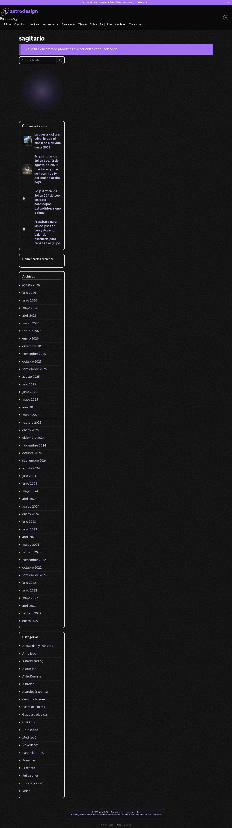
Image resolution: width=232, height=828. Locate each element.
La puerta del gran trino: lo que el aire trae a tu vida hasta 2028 (47, 141)
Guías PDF (29, 722)
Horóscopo (30, 730)
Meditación (30, 737)
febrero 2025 (31, 422)
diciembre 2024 (33, 438)
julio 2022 (29, 583)
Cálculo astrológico (26, 24)
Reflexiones (30, 775)
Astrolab (28, 684)
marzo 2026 (30, 323)
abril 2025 (29, 407)
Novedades (30, 745)
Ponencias (29, 760)
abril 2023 (29, 537)
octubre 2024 (32, 453)
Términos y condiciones (132, 814)
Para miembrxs (33, 753)
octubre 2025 (32, 361)
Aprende (48, 24)
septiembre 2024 (34, 460)
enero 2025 (30, 430)
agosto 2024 (31, 468)
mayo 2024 (30, 491)
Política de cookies (111, 814)
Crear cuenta (137, 24)
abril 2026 (29, 315)
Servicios (67, 24)
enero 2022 (30, 621)
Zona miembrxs (116, 24)
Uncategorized (32, 783)
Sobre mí (95, 24)
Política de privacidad (92, 814)
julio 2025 (29, 384)
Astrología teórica (35, 692)
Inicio (5, 24)
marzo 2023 (30, 544)
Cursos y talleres (33, 699)
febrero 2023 (31, 552)
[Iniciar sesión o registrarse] (225, 17)
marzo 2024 (30, 506)
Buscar (60, 60)
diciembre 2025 (33, 346)
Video (26, 791)
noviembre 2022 (34, 560)
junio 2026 (29, 300)
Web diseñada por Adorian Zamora (116, 825)
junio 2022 (29, 590)
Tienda (82, 24)
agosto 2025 (31, 376)
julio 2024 (29, 476)
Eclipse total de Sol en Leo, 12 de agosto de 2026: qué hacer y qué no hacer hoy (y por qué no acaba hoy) (47, 169)
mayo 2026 (30, 308)
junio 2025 (29, 392)
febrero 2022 (31, 613)
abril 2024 (29, 499)
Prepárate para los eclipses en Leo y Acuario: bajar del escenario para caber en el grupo (47, 233)
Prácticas (28, 768)
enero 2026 (30, 338)
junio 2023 (29, 529)
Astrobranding (32, 661)
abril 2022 (29, 606)
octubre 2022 (32, 567)
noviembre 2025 (34, 354)
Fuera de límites (33, 707)
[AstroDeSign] (9, 19)
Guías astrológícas (35, 714)
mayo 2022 (30, 598)
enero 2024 (30, 514)
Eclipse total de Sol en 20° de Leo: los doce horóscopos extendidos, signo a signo (47, 202)
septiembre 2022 (34, 575)
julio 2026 (29, 293)
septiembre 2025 (34, 369)
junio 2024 (29, 483)
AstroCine (29, 669)
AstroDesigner (32, 676)
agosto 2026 (31, 285)
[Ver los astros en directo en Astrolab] (42, 92)
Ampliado (29, 653)
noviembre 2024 (34, 445)
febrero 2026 (31, 331)
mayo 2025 (30, 399)
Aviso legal (76, 814)
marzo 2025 (30, 415)
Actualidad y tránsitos (37, 646)
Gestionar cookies (153, 814)
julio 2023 (29, 521)
